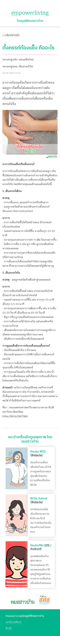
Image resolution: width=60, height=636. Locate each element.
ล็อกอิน (9, 628)
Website (36, 455)
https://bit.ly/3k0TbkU (15, 416)
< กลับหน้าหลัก (11, 35)
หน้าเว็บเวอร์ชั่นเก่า (14, 622)
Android (35, 549)
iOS (47, 545)
